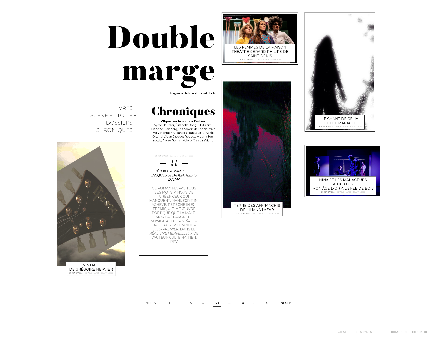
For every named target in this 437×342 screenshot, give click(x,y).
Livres (123, 108)
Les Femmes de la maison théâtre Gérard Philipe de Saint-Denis (260, 51)
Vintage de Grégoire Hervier (91, 267)
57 (205, 303)
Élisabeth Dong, (186, 125)
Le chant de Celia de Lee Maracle (340, 121)
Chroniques (114, 130)
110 (267, 303)
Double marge (92, 273)
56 (192, 303)
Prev (152, 303)
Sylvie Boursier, (164, 125)
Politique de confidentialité (407, 331)
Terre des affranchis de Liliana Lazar (257, 207)
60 (243, 303)
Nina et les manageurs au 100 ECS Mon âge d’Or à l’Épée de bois (343, 184)
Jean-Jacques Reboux (180, 136)
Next (285, 303)
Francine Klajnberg (164, 129)
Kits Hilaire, (205, 125)
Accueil (343, 331)
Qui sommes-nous (367, 331)
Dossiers (119, 123)
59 (231, 303)
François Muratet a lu (190, 132)
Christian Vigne (203, 140)
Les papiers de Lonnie (193, 129)
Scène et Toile (111, 116)
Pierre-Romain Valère (177, 140)
